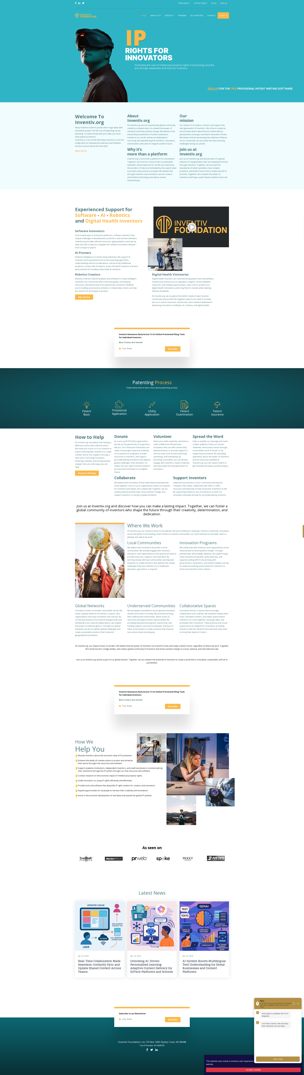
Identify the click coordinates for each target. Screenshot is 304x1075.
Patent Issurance (217, 412)
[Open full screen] (293, 1003)
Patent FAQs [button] (200, 3)
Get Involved (196, 15)
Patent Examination (184, 412)
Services (169, 15)
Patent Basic (86, 412)
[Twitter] (83, 3)
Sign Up (213, 88)
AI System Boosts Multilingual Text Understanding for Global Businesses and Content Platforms (204, 966)
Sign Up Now (84, 297)
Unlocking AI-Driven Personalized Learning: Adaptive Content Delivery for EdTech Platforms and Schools (151, 966)
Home (143, 15)
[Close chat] (298, 1003)
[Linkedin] (79, 3)
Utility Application (152, 412)
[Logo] (86, 15)
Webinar (182, 15)
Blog (213, 3)
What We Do (81, 151)
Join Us (223, 3)
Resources (183, 3)
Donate (223, 15)
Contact (211, 15)
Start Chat (278, 1059)
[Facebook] (75, 3)
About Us (154, 15)
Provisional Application (119, 412)
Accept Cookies (253, 1069)
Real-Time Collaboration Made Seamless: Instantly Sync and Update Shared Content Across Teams (99, 966)
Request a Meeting (87, 473)
